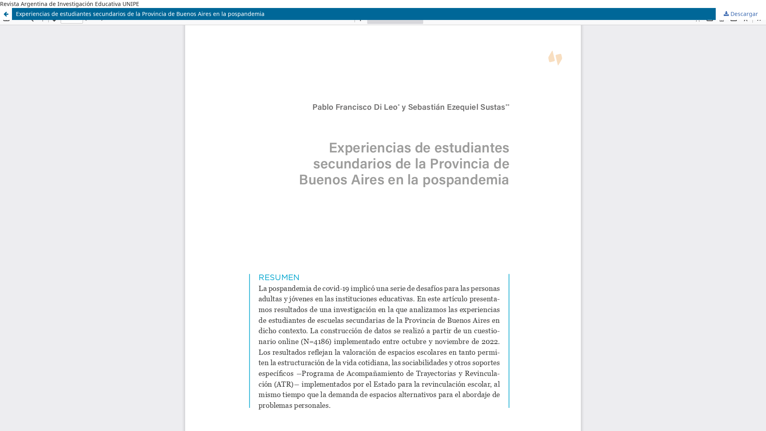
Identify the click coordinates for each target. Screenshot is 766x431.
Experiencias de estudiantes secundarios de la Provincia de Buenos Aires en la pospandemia (140, 14)
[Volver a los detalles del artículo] (6, 14)
